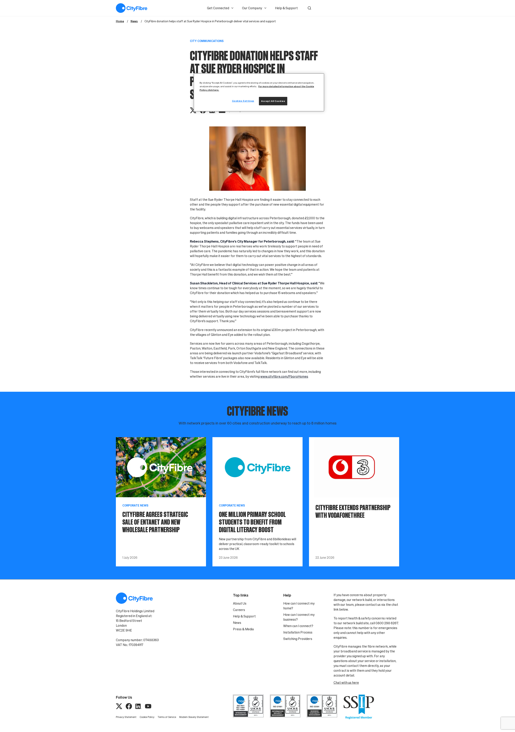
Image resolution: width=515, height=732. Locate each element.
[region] (259, 92)
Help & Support (286, 8)
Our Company (252, 8)
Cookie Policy (147, 717)
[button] (309, 8)
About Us (239, 603)
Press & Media (243, 629)
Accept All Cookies (273, 101)
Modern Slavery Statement (194, 717)
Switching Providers (297, 639)
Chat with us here (346, 682)
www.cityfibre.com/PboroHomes (284, 376)
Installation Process (297, 632)
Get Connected (218, 8)
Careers (239, 610)
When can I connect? (298, 626)
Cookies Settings (243, 100)
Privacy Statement (126, 717)
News (237, 622)
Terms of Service (167, 717)
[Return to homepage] (131, 8)
